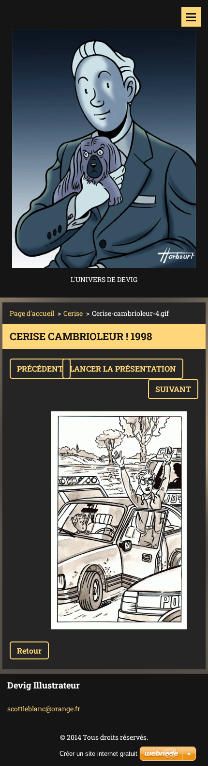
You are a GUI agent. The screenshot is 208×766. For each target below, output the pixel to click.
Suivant (173, 389)
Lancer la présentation (123, 368)
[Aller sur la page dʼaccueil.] (104, 136)
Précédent (40, 368)
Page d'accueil (32, 313)
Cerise (73, 313)
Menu (191, 17)
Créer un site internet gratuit (98, 753)
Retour (29, 650)
